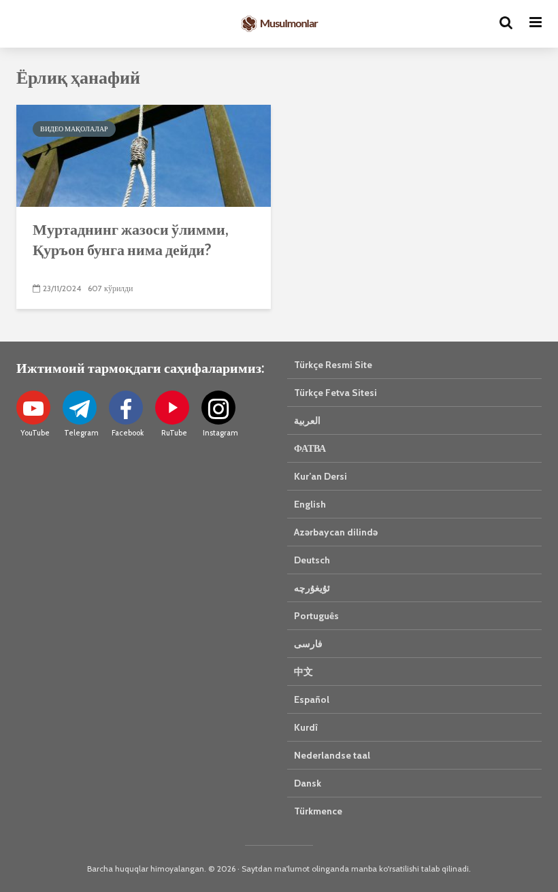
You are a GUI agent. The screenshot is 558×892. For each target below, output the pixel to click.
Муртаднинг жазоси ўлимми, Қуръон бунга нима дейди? (131, 239)
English (310, 504)
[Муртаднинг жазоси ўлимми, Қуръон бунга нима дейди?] (143, 154)
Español (311, 699)
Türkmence (318, 811)
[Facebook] (126, 408)
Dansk (307, 783)
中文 (303, 671)
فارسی (308, 644)
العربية (307, 420)
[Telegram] (80, 408)
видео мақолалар (74, 129)
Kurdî (306, 727)
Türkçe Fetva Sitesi (335, 392)
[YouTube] (33, 408)
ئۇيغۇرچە (312, 588)
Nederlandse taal (332, 755)
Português (316, 616)
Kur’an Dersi (320, 476)
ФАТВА (310, 448)
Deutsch (312, 560)
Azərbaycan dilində (336, 532)
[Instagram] (218, 408)
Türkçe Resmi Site (333, 365)
